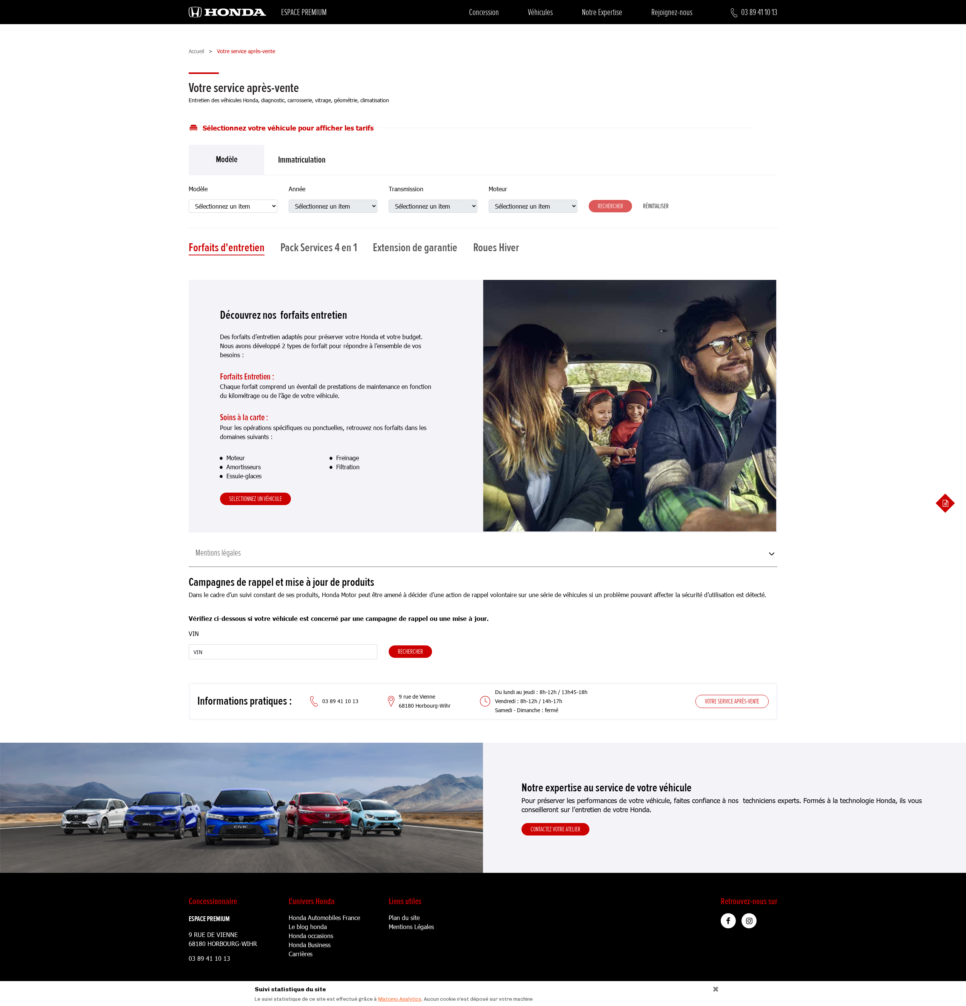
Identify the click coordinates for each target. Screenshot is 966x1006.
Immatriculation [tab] (302, 159)
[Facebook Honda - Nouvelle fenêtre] (728, 920)
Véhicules (540, 12)
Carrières (300, 953)
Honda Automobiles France (324, 917)
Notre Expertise (602, 12)
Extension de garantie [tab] (415, 248)
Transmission (406, 188)
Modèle (198, 188)
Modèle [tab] (226, 159)
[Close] (713, 987)
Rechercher (410, 651)
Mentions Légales (411, 926)
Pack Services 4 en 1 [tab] (318, 248)
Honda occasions (311, 935)
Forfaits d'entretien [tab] (227, 248)
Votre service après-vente (732, 701)
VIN (194, 633)
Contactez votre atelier (555, 829)
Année (297, 188)
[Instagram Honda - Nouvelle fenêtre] (749, 920)
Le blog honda (308, 926)
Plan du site (404, 917)
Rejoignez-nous (671, 12)
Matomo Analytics (399, 999)
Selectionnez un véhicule (255, 499)
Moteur (498, 188)
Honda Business (310, 944)
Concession (484, 12)
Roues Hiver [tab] (496, 248)
